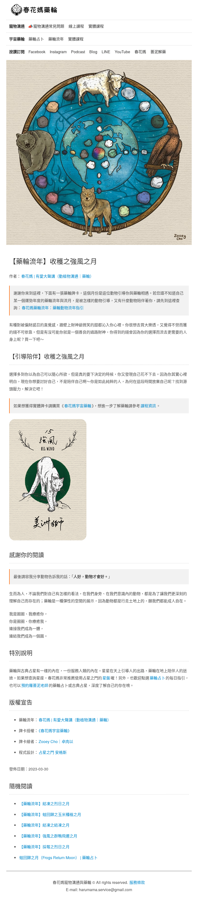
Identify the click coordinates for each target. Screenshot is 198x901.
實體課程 (96, 26)
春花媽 (140, 51)
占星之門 (46, 752)
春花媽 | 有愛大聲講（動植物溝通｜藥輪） (57, 276)
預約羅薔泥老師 (34, 685)
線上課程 (76, 26)
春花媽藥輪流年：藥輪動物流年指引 (53, 307)
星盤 (106, 678)
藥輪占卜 (36, 39)
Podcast (78, 51)
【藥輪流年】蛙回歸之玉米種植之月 (50, 814)
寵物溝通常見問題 (48, 26)
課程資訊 (148, 405)
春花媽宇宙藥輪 (77, 405)
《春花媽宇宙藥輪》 (55, 730)
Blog (93, 51)
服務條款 (137, 882)
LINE (106, 51)
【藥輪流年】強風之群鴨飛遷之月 (48, 836)
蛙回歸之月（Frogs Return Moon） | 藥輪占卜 (58, 857)
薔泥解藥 (158, 51)
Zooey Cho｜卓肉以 (56, 741)
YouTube (122, 51)
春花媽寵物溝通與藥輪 (34, 10)
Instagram (58, 51)
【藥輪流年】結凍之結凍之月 (44, 825)
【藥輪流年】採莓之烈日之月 (44, 846)
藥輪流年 (56, 39)
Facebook (36, 51)
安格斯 (61, 752)
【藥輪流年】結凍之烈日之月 (44, 803)
